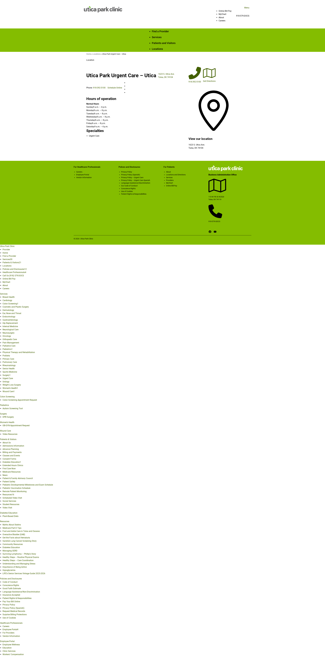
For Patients (169, 167)
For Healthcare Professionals (87, 167)
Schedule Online (115, 88)
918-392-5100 (99, 88)
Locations (97, 54)
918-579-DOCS (242, 16)
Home (88, 54)
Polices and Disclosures (129, 167)
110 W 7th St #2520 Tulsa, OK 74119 (216, 198)
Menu (246, 7)
